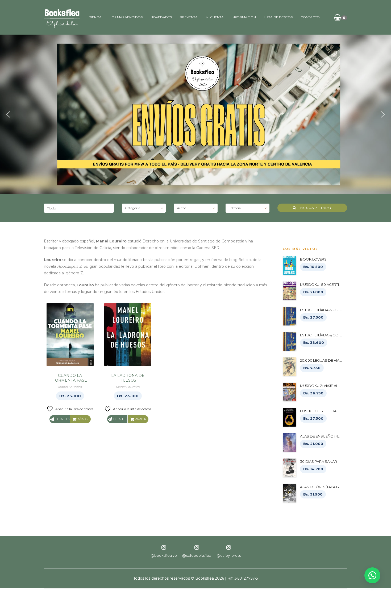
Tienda (95, 17)
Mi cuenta (215, 17)
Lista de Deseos (278, 17)
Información (244, 17)
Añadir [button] (83, 419)
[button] (8, 114)
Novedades (161, 17)
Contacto (310, 17)
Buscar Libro (314, 208)
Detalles (62, 419)
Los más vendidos (126, 17)
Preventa (189, 17)
